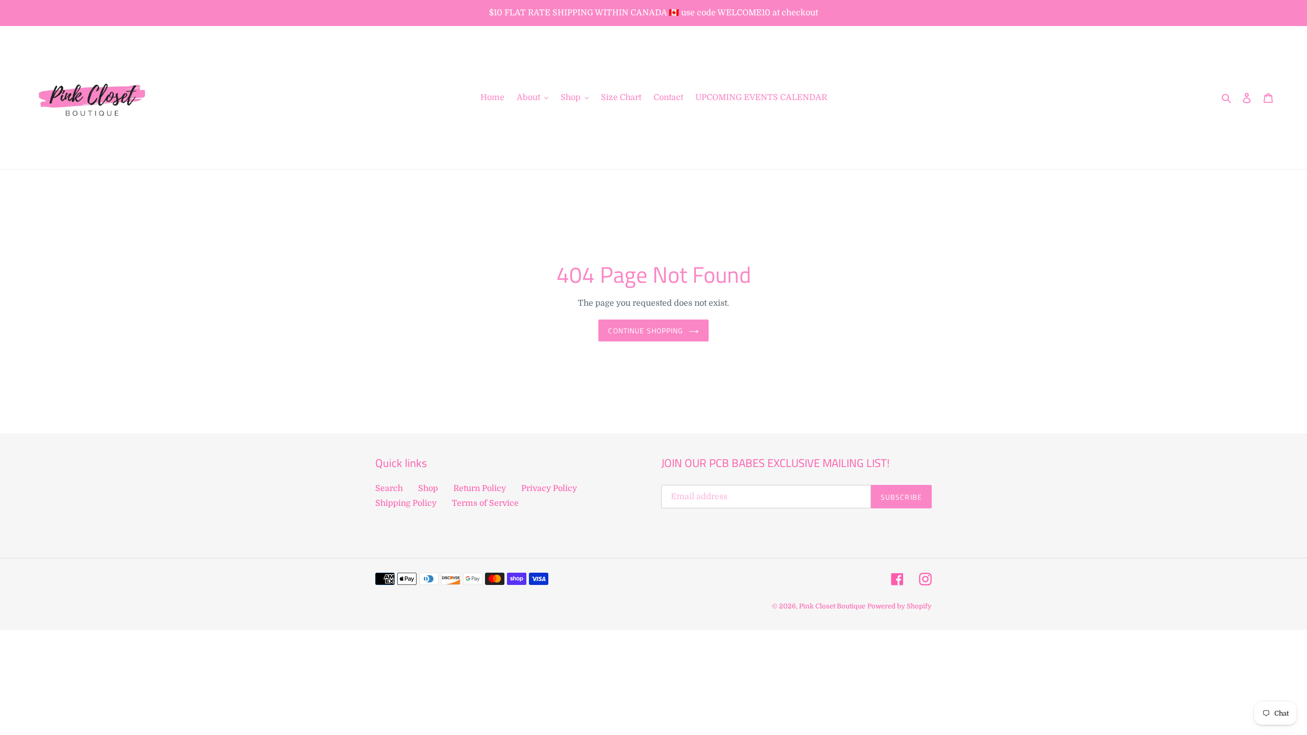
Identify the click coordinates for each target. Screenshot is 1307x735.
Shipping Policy (406, 503)
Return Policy (479, 488)
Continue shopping (645, 330)
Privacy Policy (549, 488)
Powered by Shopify (899, 606)
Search (389, 488)
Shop (428, 488)
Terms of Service (485, 503)
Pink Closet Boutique (832, 606)
